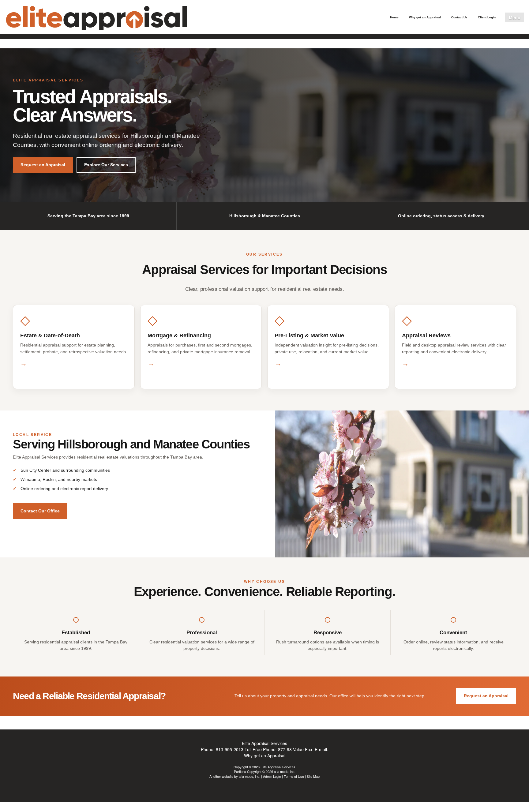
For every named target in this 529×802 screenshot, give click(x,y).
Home (394, 17)
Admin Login (272, 776)
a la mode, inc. (249, 776)
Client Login (487, 17)
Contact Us (459, 17)
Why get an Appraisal (425, 17)
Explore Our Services (106, 164)
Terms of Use (294, 776)
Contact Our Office (40, 510)
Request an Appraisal (43, 164)
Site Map (313, 776)
